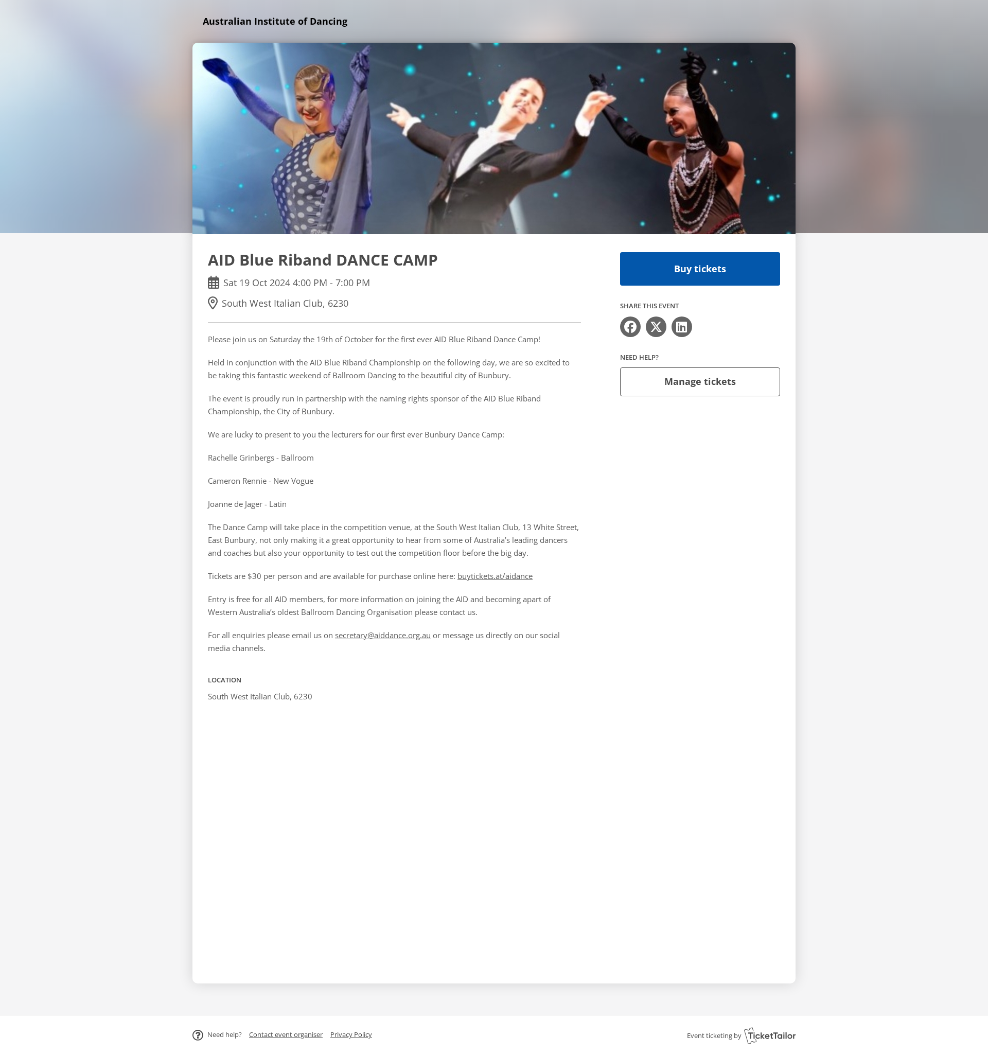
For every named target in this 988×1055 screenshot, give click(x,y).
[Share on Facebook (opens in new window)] (630, 326)
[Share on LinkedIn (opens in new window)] (682, 326)
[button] (286, 1034)
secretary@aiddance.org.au (383, 635)
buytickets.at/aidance (495, 576)
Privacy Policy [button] (351, 1034)
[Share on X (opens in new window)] (656, 326)
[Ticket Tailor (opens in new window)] (770, 1035)
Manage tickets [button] (700, 381)
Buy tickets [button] (700, 268)
